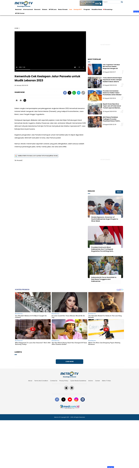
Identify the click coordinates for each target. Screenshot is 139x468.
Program (87, 9)
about (30, 381)
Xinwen (44, 9)
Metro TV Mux (106, 381)
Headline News (97, 9)
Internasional (28, 9)
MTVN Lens (53, 9)
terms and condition (41, 381)
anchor (90, 381)
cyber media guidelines (78, 381)
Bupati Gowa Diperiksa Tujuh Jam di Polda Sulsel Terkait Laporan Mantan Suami (112, 107)
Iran (70, 9)
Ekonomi (37, 9)
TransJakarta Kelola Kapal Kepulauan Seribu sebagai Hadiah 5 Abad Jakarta (112, 79)
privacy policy (63, 381)
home (16, 28)
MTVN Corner (20, 13)
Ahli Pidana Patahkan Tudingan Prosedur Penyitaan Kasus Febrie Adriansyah (111, 120)
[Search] (122, 2)
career (97, 381)
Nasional (18, 9)
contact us (53, 381)
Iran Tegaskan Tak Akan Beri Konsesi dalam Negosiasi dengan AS (111, 66)
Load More (70, 361)
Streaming (108, 9)
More (119, 192)
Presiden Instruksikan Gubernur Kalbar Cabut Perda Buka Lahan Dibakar (112, 93)
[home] (69, 374)
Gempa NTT (78, 9)
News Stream (63, 9)
